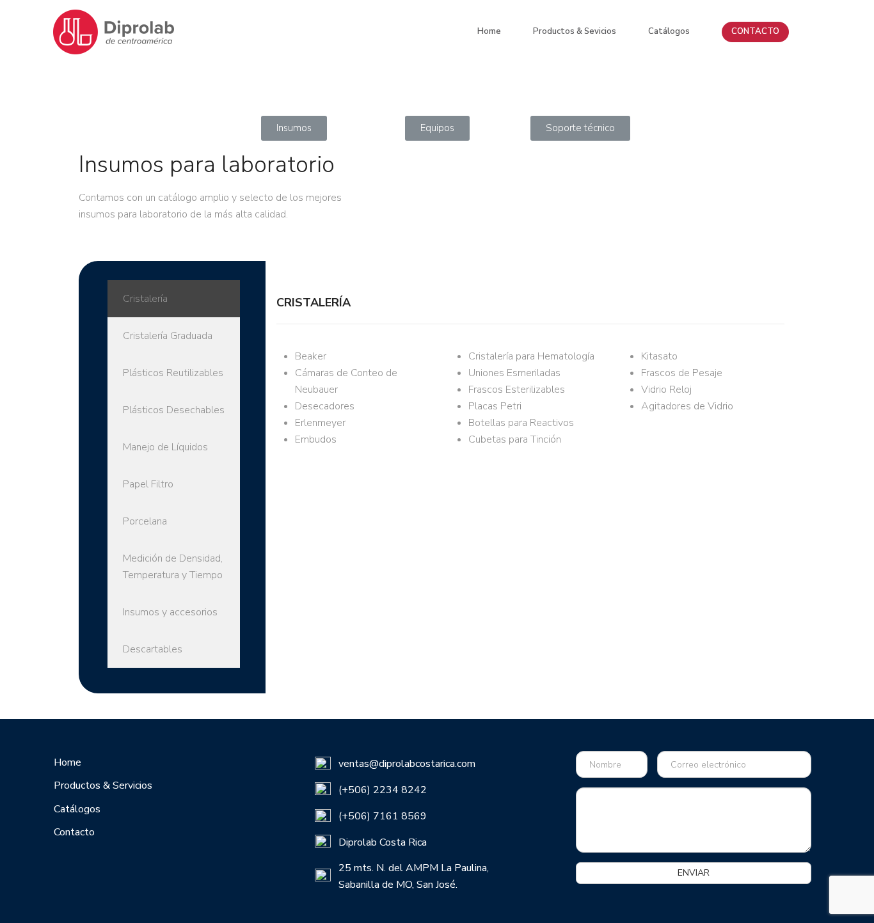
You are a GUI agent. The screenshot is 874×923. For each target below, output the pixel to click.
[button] (294, 128)
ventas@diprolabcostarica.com (406, 764)
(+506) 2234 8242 (382, 790)
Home (489, 31)
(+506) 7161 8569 (382, 816)
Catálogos (669, 31)
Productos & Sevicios (574, 31)
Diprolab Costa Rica (382, 842)
